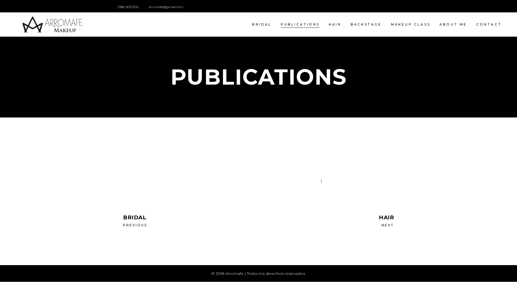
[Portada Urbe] (157, 170)
